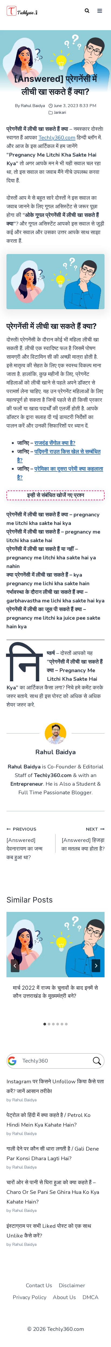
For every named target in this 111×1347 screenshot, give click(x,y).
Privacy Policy (29, 1297)
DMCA (90, 1297)
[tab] (44, 1024)
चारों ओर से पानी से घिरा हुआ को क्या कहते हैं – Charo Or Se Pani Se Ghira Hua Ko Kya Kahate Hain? (52, 1192)
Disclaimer (72, 1285)
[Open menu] (100, 10)
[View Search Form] (87, 11)
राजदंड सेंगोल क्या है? (54, 443)
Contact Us (39, 1285)
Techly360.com (57, 137)
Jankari (60, 112)
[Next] (96, 965)
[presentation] (55, 944)
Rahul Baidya (33, 106)
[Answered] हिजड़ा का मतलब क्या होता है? (83, 839)
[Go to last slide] (15, 965)
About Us (64, 1297)
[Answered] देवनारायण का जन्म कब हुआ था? (24, 843)
